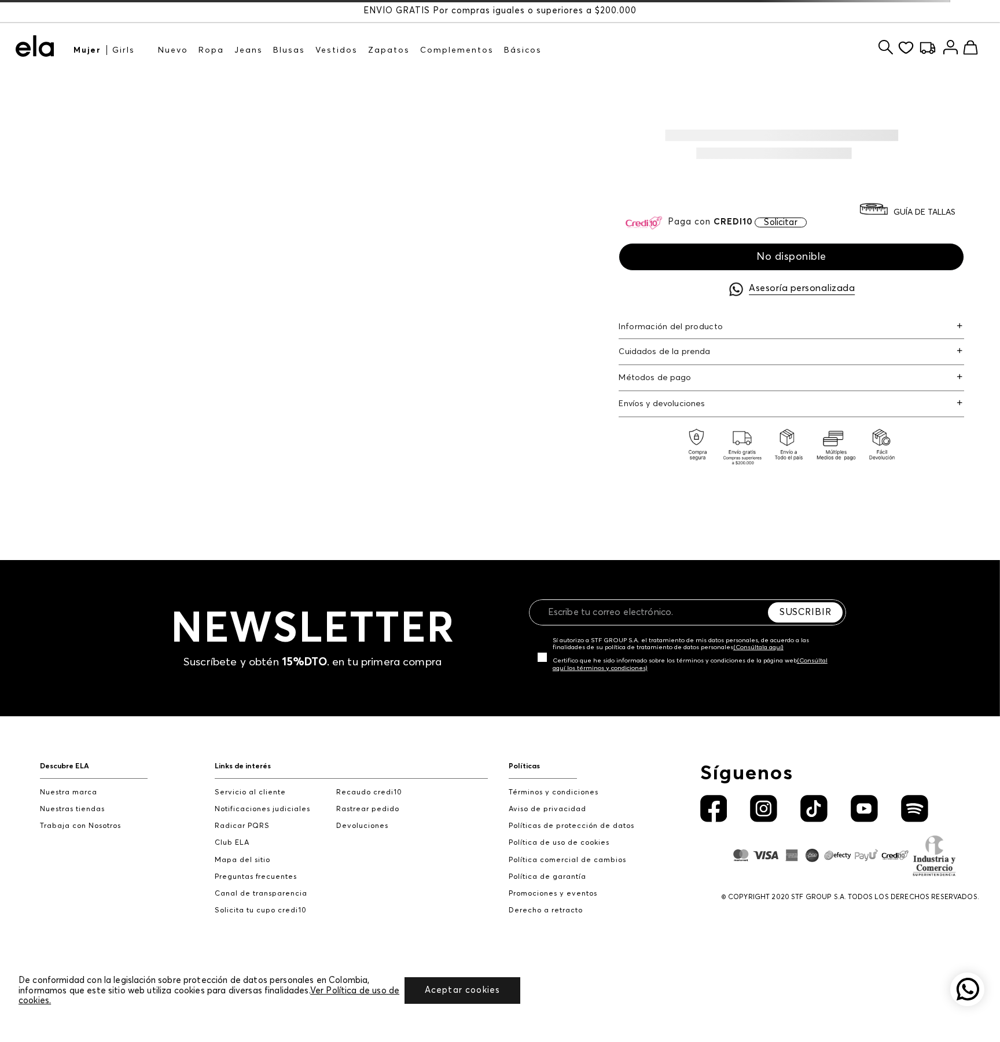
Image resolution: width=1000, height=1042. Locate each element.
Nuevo (173, 50)
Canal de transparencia (261, 893)
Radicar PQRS (242, 826)
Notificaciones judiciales (262, 809)
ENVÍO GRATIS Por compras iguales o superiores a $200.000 (500, 10)
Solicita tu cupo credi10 (261, 910)
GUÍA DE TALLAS (924, 212)
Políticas (524, 766)
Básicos (523, 50)
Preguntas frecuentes (256, 877)
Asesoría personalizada (802, 288)
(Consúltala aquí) (758, 647)
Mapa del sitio (242, 860)
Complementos (457, 50)
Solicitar (780, 222)
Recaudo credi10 (369, 792)
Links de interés (243, 766)
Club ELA (232, 842)
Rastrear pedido (367, 809)
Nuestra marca (68, 792)
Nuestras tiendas (72, 809)
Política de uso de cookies (559, 842)
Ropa (211, 50)
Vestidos (336, 50)
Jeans (248, 50)
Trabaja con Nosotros (80, 826)
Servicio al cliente (250, 792)
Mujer (87, 50)
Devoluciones (362, 826)
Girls (123, 50)
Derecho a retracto (546, 910)
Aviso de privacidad (547, 809)
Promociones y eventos (553, 893)
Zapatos (389, 50)
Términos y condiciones (553, 792)
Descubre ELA (64, 766)
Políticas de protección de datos (571, 826)
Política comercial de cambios (567, 860)
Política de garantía (547, 877)
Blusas (289, 50)
